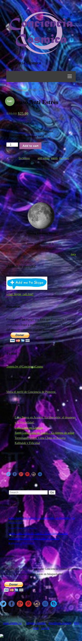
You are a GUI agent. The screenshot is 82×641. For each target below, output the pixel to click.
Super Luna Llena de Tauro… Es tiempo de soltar (44, 432)
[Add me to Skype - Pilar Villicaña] (26, 288)
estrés (54, 158)
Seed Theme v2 (12, 622)
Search (4, 492)
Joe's (73, 254)
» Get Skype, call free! (19, 294)
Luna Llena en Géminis (29, 427)
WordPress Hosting (59, 622)
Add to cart (30, 145)
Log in (45, 627)
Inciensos (20, 89)
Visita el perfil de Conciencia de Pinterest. (31, 391)
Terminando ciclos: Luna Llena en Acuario (40, 438)
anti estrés (43, 158)
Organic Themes (36, 622)
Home (9, 89)
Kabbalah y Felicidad (27, 443)
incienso (64, 158)
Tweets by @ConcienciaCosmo (24, 366)
